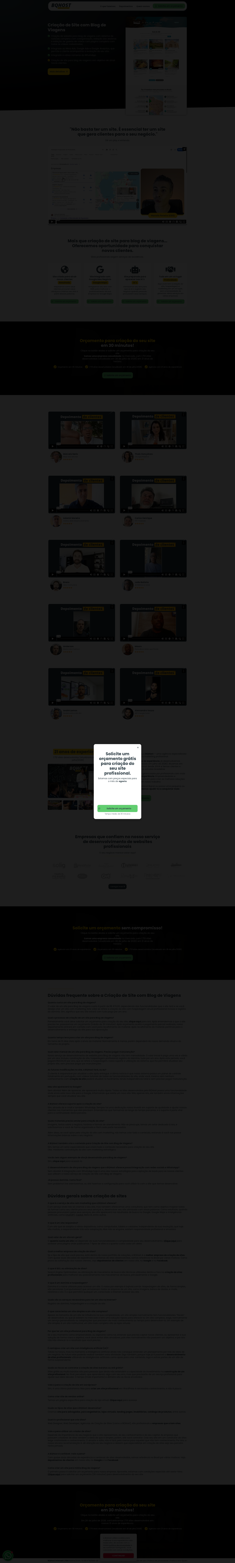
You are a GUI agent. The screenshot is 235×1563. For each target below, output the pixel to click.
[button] (117, 808)
